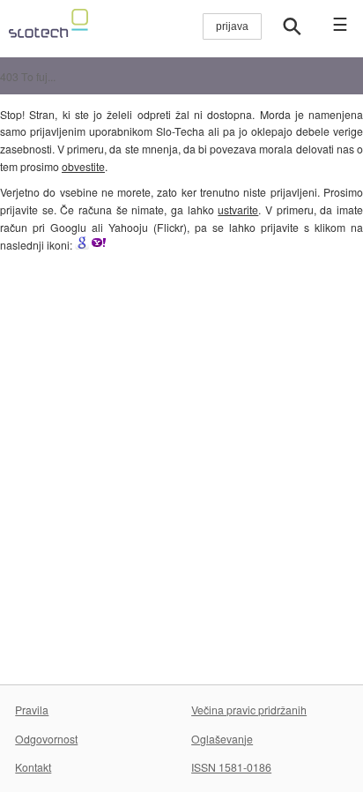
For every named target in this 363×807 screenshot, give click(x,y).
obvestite (83, 166)
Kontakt (33, 766)
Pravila (31, 709)
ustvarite (238, 209)
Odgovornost (46, 738)
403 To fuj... (28, 76)
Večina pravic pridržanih (249, 709)
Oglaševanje (222, 738)
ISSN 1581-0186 (231, 766)
